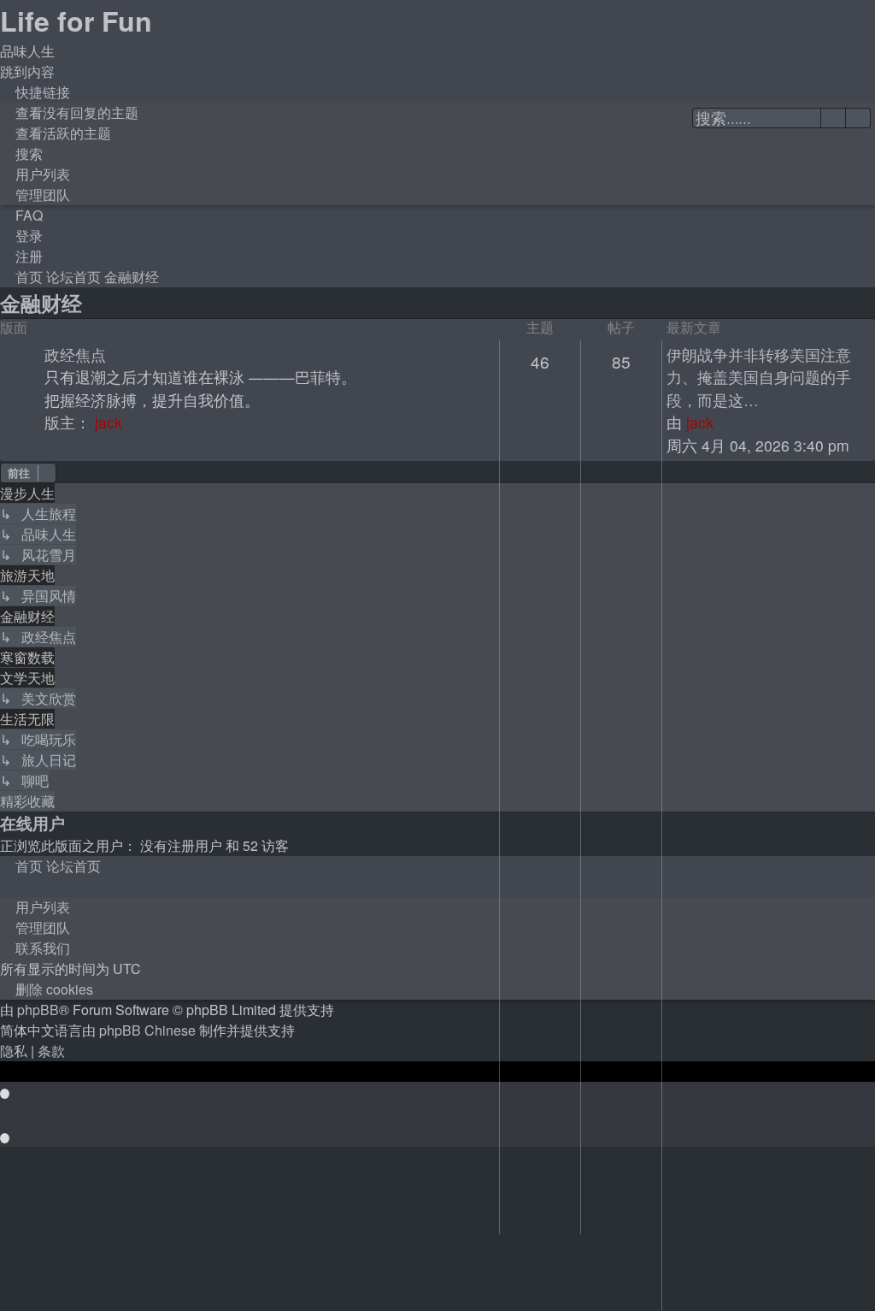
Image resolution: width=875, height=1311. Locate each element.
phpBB (38, 1009)
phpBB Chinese (147, 1030)
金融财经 (41, 302)
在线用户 (32, 823)
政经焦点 (75, 354)
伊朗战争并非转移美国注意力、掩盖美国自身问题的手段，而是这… (759, 377)
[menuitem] (69, 112)
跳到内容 (27, 71)
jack (108, 422)
